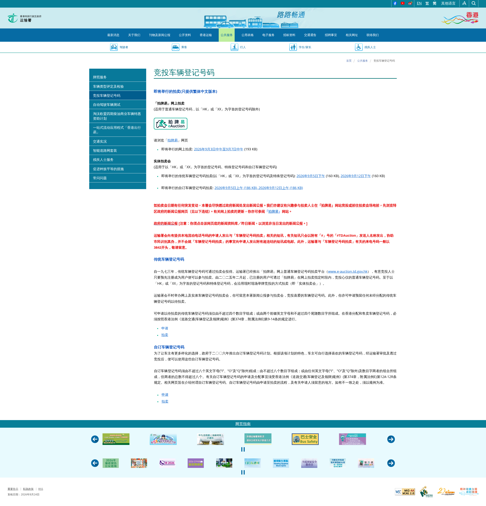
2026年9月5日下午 (311, 176)
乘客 (184, 47)
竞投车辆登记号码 (106, 95)
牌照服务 (100, 77)
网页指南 (243, 423)
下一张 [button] (391, 439)
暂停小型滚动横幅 (243, 449)
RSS (40, 489)
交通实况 (100, 141)
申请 (164, 328)
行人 (243, 47)
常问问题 (100, 178)
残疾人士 (370, 47)
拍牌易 (172, 140)
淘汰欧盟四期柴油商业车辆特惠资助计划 (117, 115)
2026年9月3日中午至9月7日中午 (218, 149)
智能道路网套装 (105, 150)
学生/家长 (305, 47)
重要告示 (13, 489)
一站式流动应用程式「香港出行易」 (117, 129)
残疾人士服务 (103, 159)
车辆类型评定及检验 (108, 86)
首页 (349, 60)
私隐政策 (28, 489)
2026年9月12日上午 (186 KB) (281, 187)
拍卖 (164, 334)
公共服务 (362, 60)
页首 (479, 499)
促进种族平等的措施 (108, 169)
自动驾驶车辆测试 (106, 104)
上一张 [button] (95, 439)
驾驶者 (124, 47)
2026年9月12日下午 (356, 176)
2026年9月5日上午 (237, 187)
